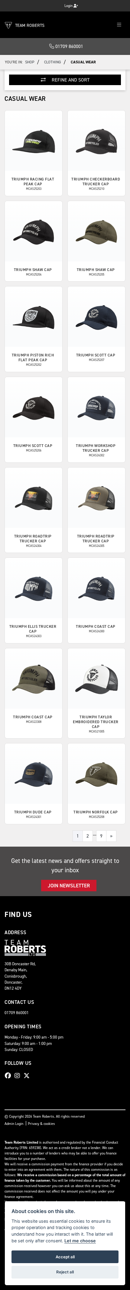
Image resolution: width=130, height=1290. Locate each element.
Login (68, 5)
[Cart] (55, 4)
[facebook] (9, 1076)
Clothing (52, 62)
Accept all (65, 1256)
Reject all (65, 1271)
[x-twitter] (28, 1076)
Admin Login (14, 1123)
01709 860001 (68, 46)
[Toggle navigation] (119, 25)
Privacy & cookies (41, 1123)
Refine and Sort (69, 80)
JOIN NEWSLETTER (69, 885)
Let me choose (80, 1240)
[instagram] (18, 1076)
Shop (29, 62)
